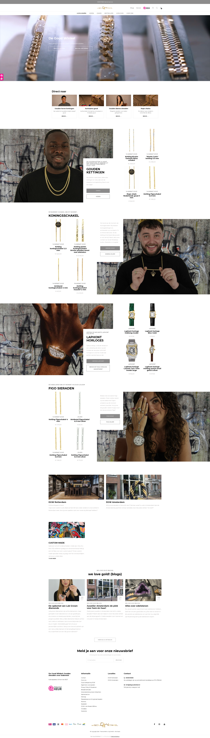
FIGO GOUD (110, 416)
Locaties (111, 674)
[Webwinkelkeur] (55, 688)
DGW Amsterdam (113, 680)
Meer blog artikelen (105, 640)
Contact (83, 678)
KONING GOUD (110, 248)
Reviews (83, 701)
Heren (91, 13)
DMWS (112, 731)
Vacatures (84, 711)
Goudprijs (83, 708)
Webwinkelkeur (115, 736)
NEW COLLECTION (59, 48)
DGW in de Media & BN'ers (89, 706)
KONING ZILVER (110, 254)
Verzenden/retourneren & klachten (91, 692)
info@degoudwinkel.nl (133, 685)
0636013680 (129, 678)
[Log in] (153, 8)
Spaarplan (84, 704)
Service (138, 8)
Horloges (120, 13)
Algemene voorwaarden (88, 685)
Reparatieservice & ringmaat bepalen (91, 699)
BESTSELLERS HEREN (81, 48)
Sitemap (83, 697)
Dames (99, 13)
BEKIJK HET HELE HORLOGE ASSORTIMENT (98, 368)
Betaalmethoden (86, 689)
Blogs (132, 8)
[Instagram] (159, 724)
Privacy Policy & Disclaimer (89, 687)
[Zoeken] (157, 8)
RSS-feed (117, 731)
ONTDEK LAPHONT (98, 361)
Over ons (129, 13)
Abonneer (119, 660)
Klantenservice (85, 694)
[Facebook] (154, 724)
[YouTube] (164, 724)
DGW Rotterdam (113, 678)
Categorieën (81, 13)
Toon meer (52, 558)
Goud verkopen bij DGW (88, 682)
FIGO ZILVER (110, 422)
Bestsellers (109, 13)
